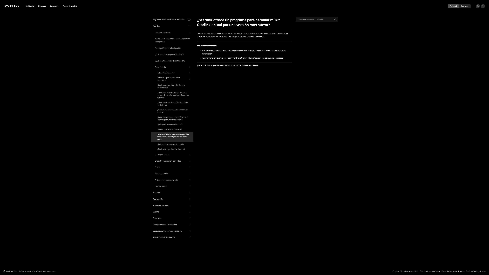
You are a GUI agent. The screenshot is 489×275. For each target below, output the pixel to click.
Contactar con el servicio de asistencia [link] (240, 65)
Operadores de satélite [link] (409, 271)
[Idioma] (478, 6)
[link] (11, 6)
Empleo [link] (396, 271)
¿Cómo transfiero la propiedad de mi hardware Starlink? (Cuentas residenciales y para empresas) (242, 58)
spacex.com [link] (51, 271)
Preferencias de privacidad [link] (476, 271)
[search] (335, 19)
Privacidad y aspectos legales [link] (453, 271)
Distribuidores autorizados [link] (430, 271)
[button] (172, 26)
